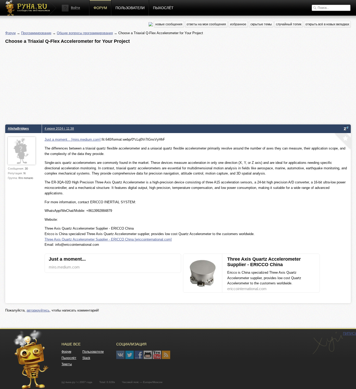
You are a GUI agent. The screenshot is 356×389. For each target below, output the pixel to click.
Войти (75, 8)
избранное (238, 24)
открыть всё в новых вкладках (327, 24)
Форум (100, 8)
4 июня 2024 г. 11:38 (59, 128)
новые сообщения (168, 24)
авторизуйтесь (38, 310)
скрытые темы (261, 24)
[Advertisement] (161, 82)
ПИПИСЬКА (327, 343)
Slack (86, 358)
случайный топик (288, 24)
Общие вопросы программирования (85, 33)
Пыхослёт (163, 8)
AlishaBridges (18, 128)
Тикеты (67, 364)
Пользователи (130, 8)
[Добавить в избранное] (342, 141)
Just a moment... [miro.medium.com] (73, 139)
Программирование (36, 33)
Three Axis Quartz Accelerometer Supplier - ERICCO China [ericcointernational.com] (108, 239)
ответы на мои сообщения (206, 24)
